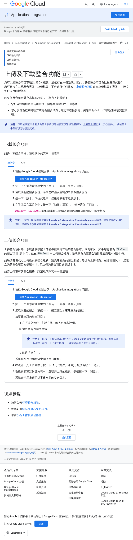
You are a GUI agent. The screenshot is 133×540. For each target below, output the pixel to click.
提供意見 (120, 52)
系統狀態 (41, 492)
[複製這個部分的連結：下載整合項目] (32, 145)
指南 (94, 43)
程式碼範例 (75, 487)
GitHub (72, 476)
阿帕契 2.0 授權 (98, 449)
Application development (47, 43)
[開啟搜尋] (87, 4)
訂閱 (41, 523)
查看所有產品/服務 (14, 476)
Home (7, 43)
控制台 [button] (11, 162)
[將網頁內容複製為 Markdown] (75, 74)
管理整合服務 (30, 402)
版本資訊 (41, 487)
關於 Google (10, 516)
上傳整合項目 (84, 86)
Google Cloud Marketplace (11, 488)
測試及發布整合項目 (34, 409)
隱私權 (24, 516)
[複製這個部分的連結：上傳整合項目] (32, 241)
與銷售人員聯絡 (12, 495)
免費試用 (120, 14)
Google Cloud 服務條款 (56, 516)
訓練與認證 (75, 498)
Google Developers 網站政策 (20, 452)
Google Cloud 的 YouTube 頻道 (114, 494)
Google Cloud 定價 (14, 481)
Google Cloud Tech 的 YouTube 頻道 (112, 502)
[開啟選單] (5, 4)
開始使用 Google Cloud (81, 481)
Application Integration (29, 15)
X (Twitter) (107, 487)
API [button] (23, 162)
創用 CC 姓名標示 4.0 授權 (60, 449)
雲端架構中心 (76, 492)
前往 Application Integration (35, 178)
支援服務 (41, 481)
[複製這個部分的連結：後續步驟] (24, 394)
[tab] (11, 162)
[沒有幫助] (126, 43)
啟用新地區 (89, 343)
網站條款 (36, 516)
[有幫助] (121, 43)
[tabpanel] (66, 199)
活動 (103, 481)
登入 (126, 4)
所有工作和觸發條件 (29, 415)
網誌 (103, 476)
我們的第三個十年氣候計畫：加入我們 (92, 516)
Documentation (22, 43)
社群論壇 (41, 476)
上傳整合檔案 (90, 124)
